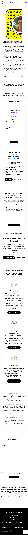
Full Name (4, 445)
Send (14, 477)
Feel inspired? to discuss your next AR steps (14, 85)
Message (4, 458)
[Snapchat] (11, 512)
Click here (8, 234)
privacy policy (14, 515)
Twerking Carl (14, 57)
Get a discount (21, 257)
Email (3, 451)
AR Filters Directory (7, 530)
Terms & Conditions (10, 522)
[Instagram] (9, 512)
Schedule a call (14, 312)
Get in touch (14, 347)
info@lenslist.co (14, 517)
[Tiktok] (16, 512)
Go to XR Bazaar (14, 381)
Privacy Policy (20, 522)
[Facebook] (6, 512)
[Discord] (19, 512)
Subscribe (8, 179)
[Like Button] (22, 76)
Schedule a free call (17, 179)
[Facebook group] (21, 512)
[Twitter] (14, 512)
